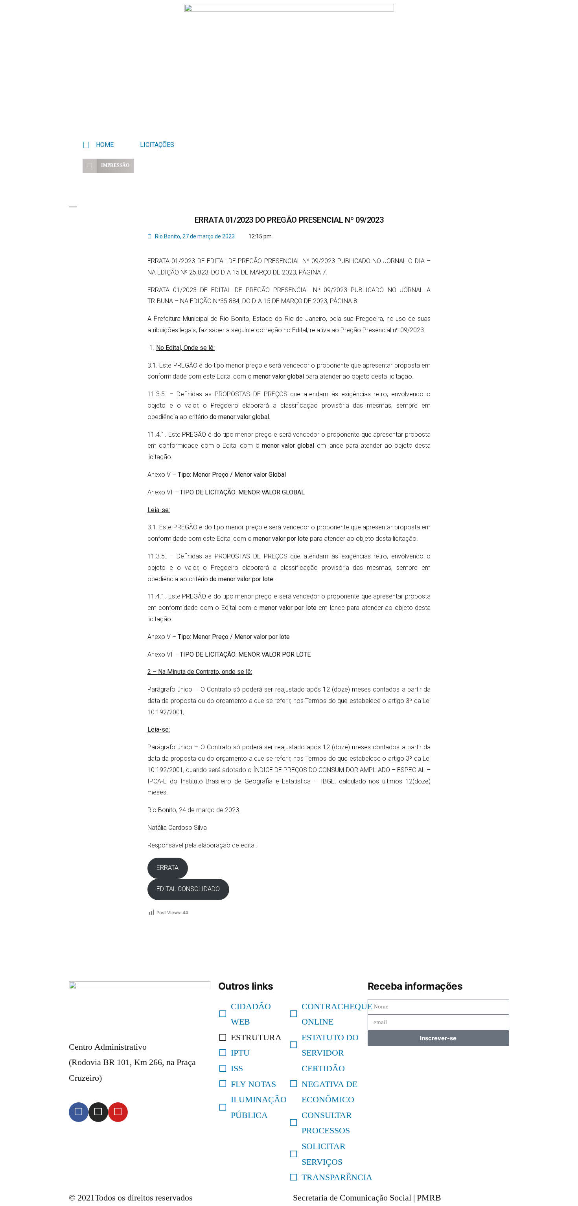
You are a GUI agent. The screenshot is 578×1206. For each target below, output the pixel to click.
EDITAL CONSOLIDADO (188, 889)
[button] (108, 166)
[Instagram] (98, 1112)
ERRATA (167, 867)
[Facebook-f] (78, 1112)
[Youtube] (118, 1112)
